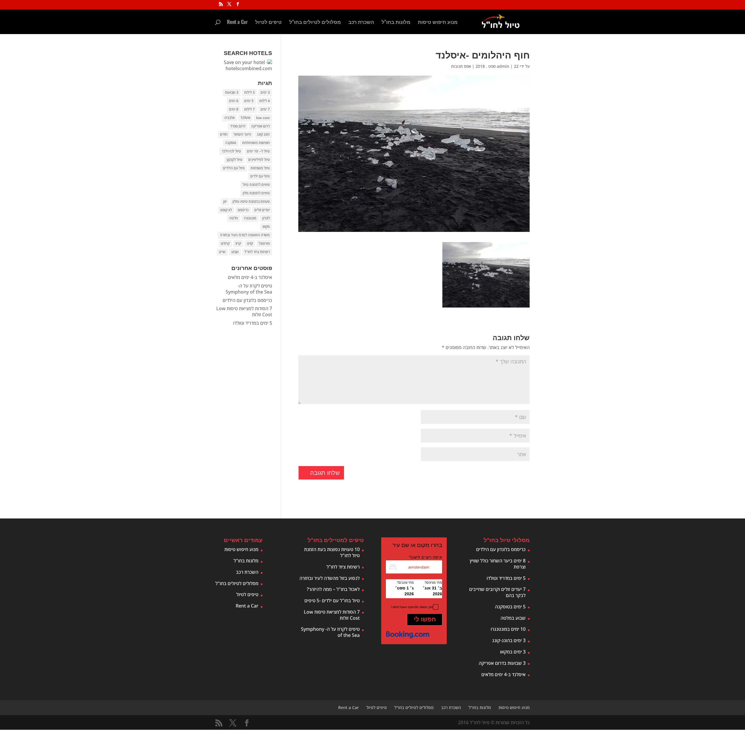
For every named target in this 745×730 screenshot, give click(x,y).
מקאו (266, 226)
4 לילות (264, 100)
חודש (224, 134)
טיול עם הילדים (234, 168)
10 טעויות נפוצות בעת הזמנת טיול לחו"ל (332, 552)
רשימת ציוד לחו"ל (257, 251)
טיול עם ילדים (260, 176)
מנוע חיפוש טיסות (437, 22)
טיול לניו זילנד (231, 151)
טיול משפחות (260, 168)
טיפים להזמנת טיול (256, 184)
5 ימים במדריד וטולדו (252, 323)
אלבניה (229, 117)
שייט (222, 251)
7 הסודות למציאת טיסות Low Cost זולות (244, 311)
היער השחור (242, 134)
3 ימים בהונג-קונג (509, 640)
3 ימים (265, 92)
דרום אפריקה (260, 126)
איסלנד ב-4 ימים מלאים (250, 277)
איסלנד (245, 117)
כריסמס (243, 209)
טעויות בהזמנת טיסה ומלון (251, 201)
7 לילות (249, 109)
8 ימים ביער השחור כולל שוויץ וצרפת (498, 563)
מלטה (233, 218)
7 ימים (265, 109)
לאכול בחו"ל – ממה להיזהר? (333, 589)
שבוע (235, 251)
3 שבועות (231, 92)
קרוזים (225, 243)
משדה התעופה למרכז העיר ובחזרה (245, 234)
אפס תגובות (461, 66)
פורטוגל (264, 243)
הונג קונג (263, 134)
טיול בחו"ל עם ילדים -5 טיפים (332, 600)
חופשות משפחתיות (256, 142)
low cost (263, 117)
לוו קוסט (226, 209)
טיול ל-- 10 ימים (258, 151)
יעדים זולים (262, 209)
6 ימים (233, 100)
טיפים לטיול (268, 22)
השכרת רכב (361, 22)
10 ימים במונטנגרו (508, 629)
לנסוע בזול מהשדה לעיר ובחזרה (329, 578)
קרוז (238, 243)
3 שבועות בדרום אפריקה (502, 663)
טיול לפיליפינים (259, 159)
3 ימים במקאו (513, 652)
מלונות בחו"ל (396, 22)
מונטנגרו (250, 218)
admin (503, 66)
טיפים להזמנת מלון (256, 193)
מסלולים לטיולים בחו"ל (315, 22)
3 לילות (249, 92)
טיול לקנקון (234, 159)
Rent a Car (237, 22)
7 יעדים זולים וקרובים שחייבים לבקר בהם (497, 592)
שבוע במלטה (513, 618)
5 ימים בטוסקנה (510, 606)
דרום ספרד (237, 126)
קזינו (250, 243)
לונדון (266, 218)
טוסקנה (230, 142)
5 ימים (248, 100)
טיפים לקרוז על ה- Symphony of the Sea (249, 289)
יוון (225, 201)
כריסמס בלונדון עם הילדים (247, 300)
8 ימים (233, 109)
